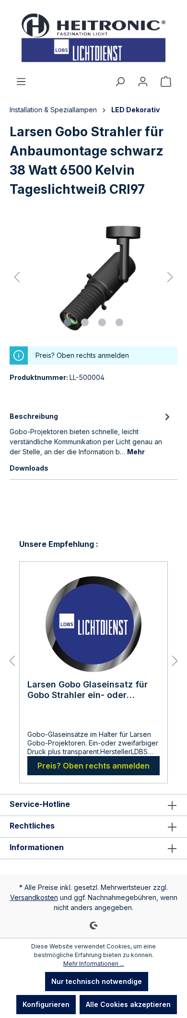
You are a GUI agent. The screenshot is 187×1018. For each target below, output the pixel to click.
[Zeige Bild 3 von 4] (102, 322)
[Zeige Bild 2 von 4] (85, 322)
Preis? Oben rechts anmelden (93, 765)
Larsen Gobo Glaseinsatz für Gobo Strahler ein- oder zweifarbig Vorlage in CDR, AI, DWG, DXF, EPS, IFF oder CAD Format (91, 689)
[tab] (91, 433)
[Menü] (21, 81)
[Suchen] (119, 81)
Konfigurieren (46, 1004)
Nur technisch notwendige (96, 981)
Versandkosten (34, 897)
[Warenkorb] (165, 81)
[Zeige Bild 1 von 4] (67, 322)
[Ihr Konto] (142, 81)
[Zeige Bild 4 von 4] (119, 322)
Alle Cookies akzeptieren (128, 1004)
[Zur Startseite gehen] (93, 38)
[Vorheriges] (17, 277)
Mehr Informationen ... (93, 963)
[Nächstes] (170, 277)
